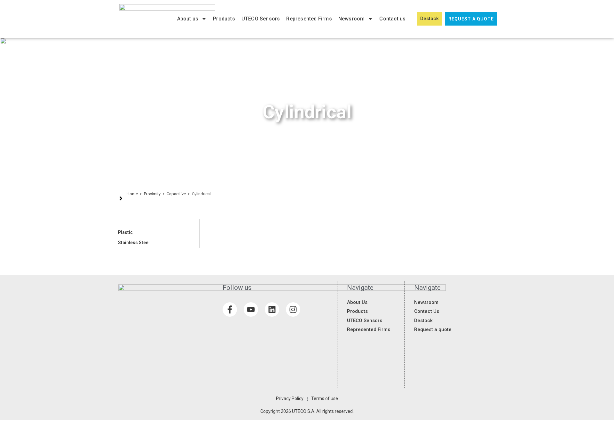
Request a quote (471, 18)
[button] (157, 232)
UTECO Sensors (260, 19)
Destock (429, 18)
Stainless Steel (134, 242)
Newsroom (351, 19)
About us (188, 19)
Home (132, 193)
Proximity (152, 193)
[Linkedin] (272, 309)
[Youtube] (251, 309)
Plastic (125, 232)
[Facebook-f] (230, 309)
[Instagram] (293, 309)
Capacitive (176, 193)
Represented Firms (309, 19)
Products (224, 19)
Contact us (392, 19)
